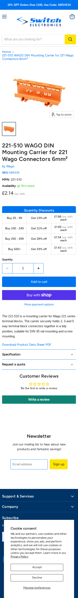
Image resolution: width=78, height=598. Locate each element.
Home (6, 52)
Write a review (39, 399)
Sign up (58, 464)
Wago (10, 166)
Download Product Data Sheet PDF (26, 344)
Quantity (7, 259)
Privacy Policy (19, 556)
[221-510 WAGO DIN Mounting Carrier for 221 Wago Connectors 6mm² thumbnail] (9, 129)
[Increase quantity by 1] (39, 268)
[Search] (70, 39)
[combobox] (33, 39)
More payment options (39, 304)
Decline (37, 577)
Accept (37, 567)
